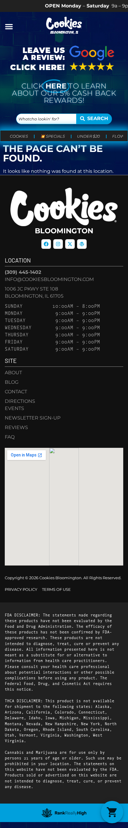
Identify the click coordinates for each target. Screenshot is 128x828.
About (13, 372)
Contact (16, 391)
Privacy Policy (21, 589)
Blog (11, 382)
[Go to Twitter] (70, 244)
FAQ (10, 437)
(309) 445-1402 (23, 272)
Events (14, 408)
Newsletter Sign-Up (32, 418)
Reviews (16, 427)
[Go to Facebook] (46, 244)
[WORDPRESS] (82, 244)
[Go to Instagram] (58, 244)
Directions (20, 401)
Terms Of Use (56, 589)
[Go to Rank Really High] (64, 812)
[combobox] (46, 119)
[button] (9, 26)
